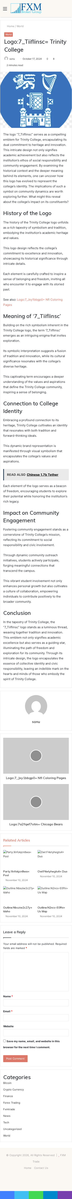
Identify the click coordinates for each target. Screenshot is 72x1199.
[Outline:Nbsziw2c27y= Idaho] (18, 895)
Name (8, 996)
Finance (8, 1096)
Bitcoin (7, 1082)
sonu (12, 58)
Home (10, 26)
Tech (6, 1122)
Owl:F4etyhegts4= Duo (52, 871)
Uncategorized (12, 1129)
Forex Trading (11, 1102)
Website (8, 1026)
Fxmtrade (9, 1109)
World (20, 26)
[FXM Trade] (26, 8)
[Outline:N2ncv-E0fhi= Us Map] (53, 895)
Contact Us (41, 1167)
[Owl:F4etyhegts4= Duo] (53, 859)
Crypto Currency (13, 1089)
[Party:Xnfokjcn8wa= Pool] (18, 859)
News (6, 1115)
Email (7, 1011)
